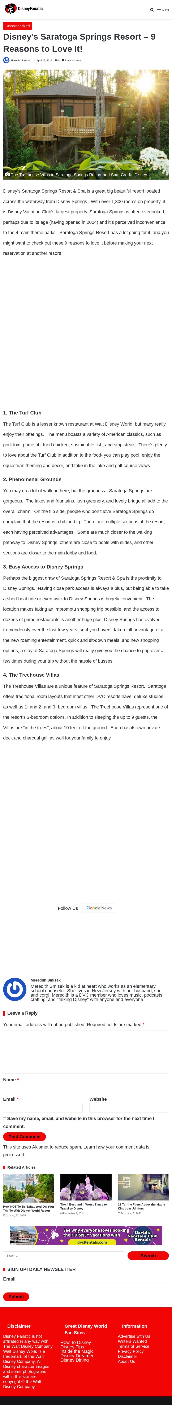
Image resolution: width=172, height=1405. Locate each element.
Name (11, 1079)
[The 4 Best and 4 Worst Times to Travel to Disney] (85, 1187)
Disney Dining (74, 1360)
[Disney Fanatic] (23, 9)
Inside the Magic (77, 1351)
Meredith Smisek (21, 60)
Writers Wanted (132, 1341)
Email (11, 1099)
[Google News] (99, 908)
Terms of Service (133, 1346)
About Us (126, 1361)
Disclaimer (127, 1356)
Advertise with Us (134, 1336)
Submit (16, 1296)
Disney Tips (72, 1346)
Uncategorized (17, 26)
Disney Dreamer (76, 1355)
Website (98, 1099)
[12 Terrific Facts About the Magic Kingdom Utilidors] (143, 1187)
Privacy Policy (131, 1351)
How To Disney (75, 1342)
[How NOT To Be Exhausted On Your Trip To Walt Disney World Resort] (28, 1188)
